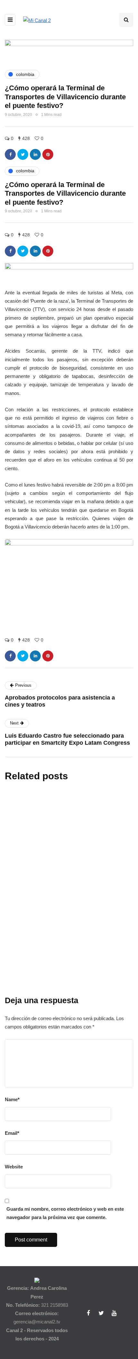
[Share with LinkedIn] (35, 154)
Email (12, 1133)
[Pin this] (47, 154)
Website (14, 1166)
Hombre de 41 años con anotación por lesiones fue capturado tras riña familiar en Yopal (68, 990)
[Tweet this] (22, 154)
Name (12, 1099)
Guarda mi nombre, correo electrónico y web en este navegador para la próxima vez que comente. (65, 1213)
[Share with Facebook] (10, 154)
